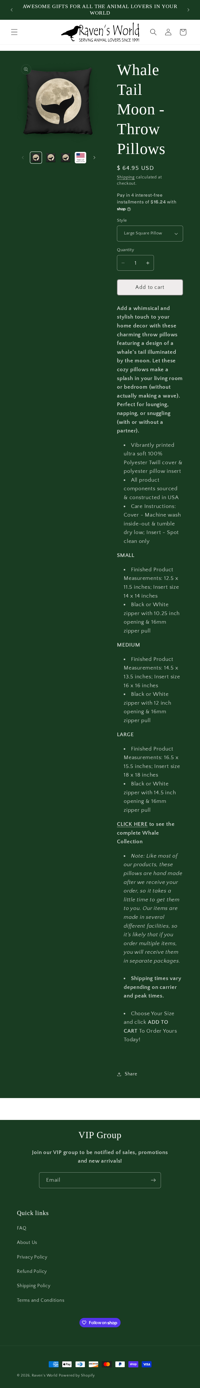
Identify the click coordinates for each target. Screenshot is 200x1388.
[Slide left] (22, 157)
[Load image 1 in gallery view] (36, 157)
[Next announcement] (188, 10)
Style (122, 220)
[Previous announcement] (11, 10)
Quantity (125, 249)
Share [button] (131, 1074)
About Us (27, 1242)
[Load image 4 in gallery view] (80, 157)
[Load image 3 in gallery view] (65, 157)
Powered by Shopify (77, 1375)
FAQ (21, 1228)
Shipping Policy (34, 1285)
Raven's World (45, 1375)
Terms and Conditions (41, 1300)
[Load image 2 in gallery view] (51, 157)
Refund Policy (32, 1271)
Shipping (126, 177)
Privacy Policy (32, 1257)
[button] (14, 32)
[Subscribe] (153, 1180)
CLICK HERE (132, 824)
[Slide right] (94, 157)
